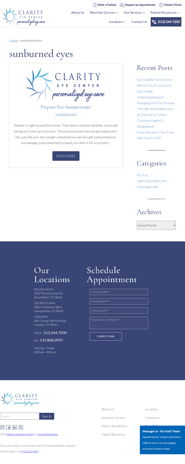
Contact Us (139, 22)
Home (13, 40)
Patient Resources (163, 12)
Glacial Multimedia (47, 434)
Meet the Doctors (102, 12)
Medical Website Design (20, 434)
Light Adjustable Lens (152, 181)
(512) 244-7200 (169, 22)
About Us (77, 12)
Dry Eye (142, 175)
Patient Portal (172, 4)
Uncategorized (65, 114)
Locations (116, 22)
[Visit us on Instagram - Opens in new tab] (2, 426)
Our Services (133, 12)
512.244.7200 (30, 451)
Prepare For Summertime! (65, 107)
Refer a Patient (106, 4)
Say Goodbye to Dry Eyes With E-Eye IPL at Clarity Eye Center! (154, 85)
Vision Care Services (114, 426)
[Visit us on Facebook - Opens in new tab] (8, 426)
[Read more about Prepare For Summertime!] (66, 86)
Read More (66, 156)
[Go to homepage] (33, 17)
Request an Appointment (139, 4)
